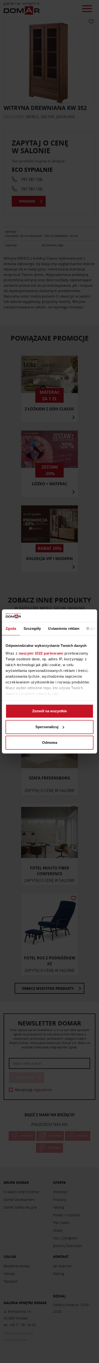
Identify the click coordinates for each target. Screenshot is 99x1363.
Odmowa (49, 743)
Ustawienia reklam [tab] (63, 629)
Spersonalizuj (46, 727)
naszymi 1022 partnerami (41, 653)
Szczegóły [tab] (32, 629)
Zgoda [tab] (11, 629)
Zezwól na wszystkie (49, 711)
